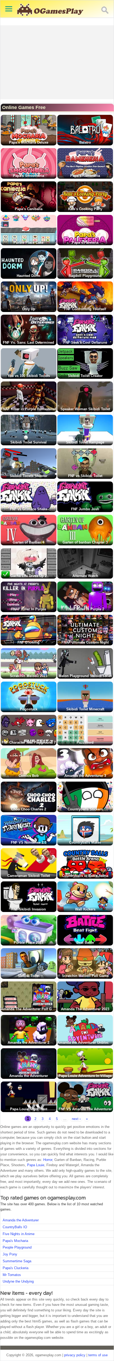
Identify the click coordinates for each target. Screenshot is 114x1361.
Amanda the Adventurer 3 (85, 776)
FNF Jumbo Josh (85, 509)
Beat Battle (85, 942)
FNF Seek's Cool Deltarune (85, 342)
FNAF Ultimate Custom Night (85, 642)
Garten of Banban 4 (28, 542)
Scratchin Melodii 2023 (28, 676)
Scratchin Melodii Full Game (85, 976)
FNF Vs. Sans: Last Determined (28, 342)
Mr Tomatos (12, 1275)
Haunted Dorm (28, 276)
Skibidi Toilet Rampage (85, 442)
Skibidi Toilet (29, 976)
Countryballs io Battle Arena (85, 876)
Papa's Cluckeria (15, 1268)
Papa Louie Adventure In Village (85, 1076)
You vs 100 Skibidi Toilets (28, 376)
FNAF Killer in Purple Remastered (28, 409)
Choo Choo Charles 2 (28, 809)
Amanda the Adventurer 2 (28, 1043)
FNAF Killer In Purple (28, 609)
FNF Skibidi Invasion (28, 909)
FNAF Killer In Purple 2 (85, 609)
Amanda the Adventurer (28, 1076)
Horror (47, 1160)
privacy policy (74, 1355)
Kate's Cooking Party (85, 209)
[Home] (50, 18)
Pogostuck (28, 709)
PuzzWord (85, 742)
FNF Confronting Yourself (85, 309)
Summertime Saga (17, 1261)
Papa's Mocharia (15, 1241)
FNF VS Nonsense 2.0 (28, 842)
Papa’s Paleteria (85, 242)
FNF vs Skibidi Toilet (85, 476)
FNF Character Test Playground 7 (29, 742)
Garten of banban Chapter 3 (85, 542)
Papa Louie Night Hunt (28, 1109)
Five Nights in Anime (18, 1234)
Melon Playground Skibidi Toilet (85, 676)
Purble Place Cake (28, 242)
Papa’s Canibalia (28, 209)
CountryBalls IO (15, 1227)
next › (76, 1119)
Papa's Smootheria (28, 176)
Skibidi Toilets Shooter (28, 476)
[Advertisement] (57, 62)
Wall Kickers (85, 909)
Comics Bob (29, 776)
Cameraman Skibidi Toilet (28, 876)
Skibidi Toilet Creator (85, 376)
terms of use (98, 1355)
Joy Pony (10, 1254)
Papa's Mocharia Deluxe (28, 142)
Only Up (28, 309)
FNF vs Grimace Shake (28, 509)
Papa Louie (35, 1165)
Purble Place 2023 (28, 942)
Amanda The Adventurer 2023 (85, 1009)
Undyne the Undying (18, 1281)
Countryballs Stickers (85, 809)
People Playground (17, 1247)
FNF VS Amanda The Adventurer (85, 1109)
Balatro (85, 142)
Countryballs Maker (85, 842)
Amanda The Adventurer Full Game (30, 1009)
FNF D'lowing (28, 642)
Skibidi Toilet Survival (28, 442)
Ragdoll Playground (85, 276)
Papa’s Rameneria (85, 176)
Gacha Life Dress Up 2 (28, 576)
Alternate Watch (85, 576)
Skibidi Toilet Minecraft (85, 709)
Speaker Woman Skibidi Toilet (85, 409)
